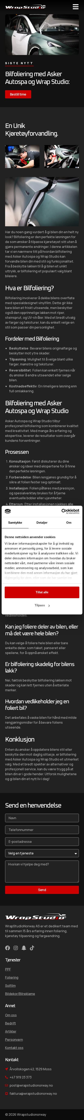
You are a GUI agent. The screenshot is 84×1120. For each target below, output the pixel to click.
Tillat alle (42, 592)
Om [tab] (68, 522)
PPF (8, 969)
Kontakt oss (14, 1047)
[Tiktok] (32, 947)
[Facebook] (7, 947)
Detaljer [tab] (42, 522)
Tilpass (40, 605)
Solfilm (10, 985)
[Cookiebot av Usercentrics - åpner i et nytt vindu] (61, 511)
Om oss (11, 1015)
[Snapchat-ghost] (23, 947)
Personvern (14, 1039)
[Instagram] (15, 947)
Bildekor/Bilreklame (20, 993)
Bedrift (10, 1023)
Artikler (10, 1031)
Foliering (11, 977)
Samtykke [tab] (15, 522)
